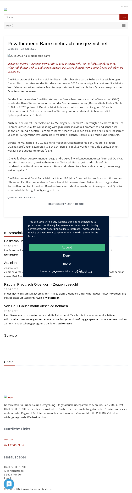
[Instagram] (9, 373)
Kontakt (8, 439)
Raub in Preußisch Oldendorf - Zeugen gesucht (41, 284)
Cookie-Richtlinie (107, 489)
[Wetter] (9, 347)
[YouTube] (20, 373)
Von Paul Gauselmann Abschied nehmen (36, 306)
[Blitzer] (20, 347)
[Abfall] (31, 347)
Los (124, 17)
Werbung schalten (14, 445)
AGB (73, 489)
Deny (67, 255)
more (67, 263)
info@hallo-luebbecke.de (27, 478)
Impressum (60, 489)
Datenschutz (86, 489)
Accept (67, 247)
